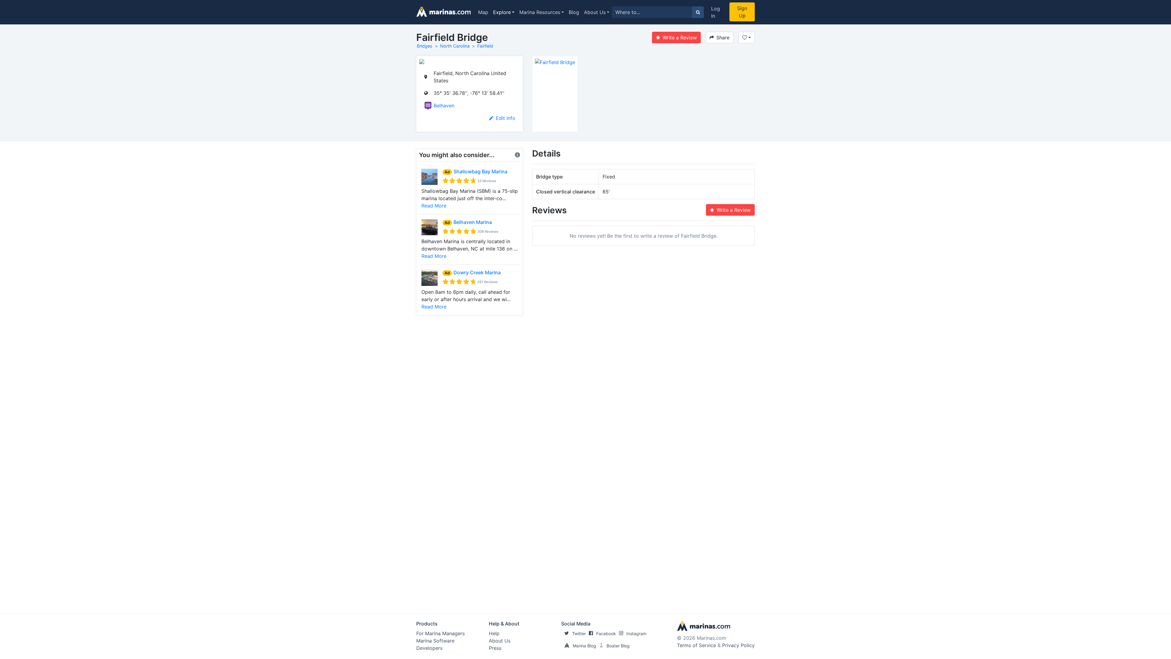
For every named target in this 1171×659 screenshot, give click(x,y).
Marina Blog (584, 645)
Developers (429, 648)
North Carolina (455, 46)
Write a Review (680, 37)
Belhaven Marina (472, 222)
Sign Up (742, 12)
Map (483, 12)
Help (494, 633)
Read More (433, 206)
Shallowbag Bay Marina (480, 171)
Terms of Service (696, 645)
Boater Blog (618, 645)
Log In (715, 12)
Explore (502, 12)
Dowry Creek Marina (477, 272)
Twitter (579, 633)
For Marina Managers (440, 633)
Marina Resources (539, 12)
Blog (574, 12)
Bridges (424, 46)
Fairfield (485, 46)
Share (722, 37)
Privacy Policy (738, 645)
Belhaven (444, 106)
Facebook (606, 633)
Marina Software (435, 641)
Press (495, 648)
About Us (595, 12)
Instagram (636, 633)
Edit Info (505, 118)
